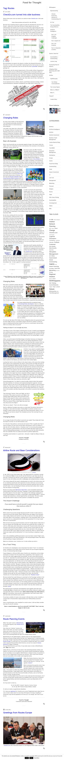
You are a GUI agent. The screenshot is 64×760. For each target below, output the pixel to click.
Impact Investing (54, 266)
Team (50, 286)
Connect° (30, 662)
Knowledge (51, 268)
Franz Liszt (20, 173)
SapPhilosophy (54, 78)
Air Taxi (52, 22)
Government (53, 258)
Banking (53, 228)
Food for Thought (32, 2)
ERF (50, 256)
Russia (51, 191)
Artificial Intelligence (54, 129)
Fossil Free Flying (53, 163)
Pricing (51, 272)
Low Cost (51, 177)
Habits (51, 264)
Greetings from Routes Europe (17, 713)
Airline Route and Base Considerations (21, 450)
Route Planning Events (13, 619)
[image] (4, 710)
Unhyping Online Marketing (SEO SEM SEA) (54, 71)
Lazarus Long (53, 61)
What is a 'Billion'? (54, 89)
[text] (4, 12)
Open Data (57, 270)
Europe (51, 158)
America (51, 126)
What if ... (52, 92)
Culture (56, 242)
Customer (52, 244)
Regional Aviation (52, 276)
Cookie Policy (53, 99)
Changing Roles (10, 118)
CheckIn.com (34, 18)
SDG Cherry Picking (54, 197)
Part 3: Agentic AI (55, 40)
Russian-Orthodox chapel (16, 176)
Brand (56, 228)
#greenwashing (54, 10)
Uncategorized (53, 203)
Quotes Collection (53, 53)
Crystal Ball (34, 66)
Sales (50, 194)
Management (52, 180)
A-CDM (51, 219)
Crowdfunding (58, 240)
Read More (36, 757)
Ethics (53, 256)
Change (52, 230)
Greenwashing (52, 166)
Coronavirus (52, 240)
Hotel (50, 169)
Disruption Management (53, 253)
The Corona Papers (55, 87)
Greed (51, 260)
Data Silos (51, 250)
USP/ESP (58, 286)
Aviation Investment (54, 135)
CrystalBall (52, 148)
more (9, 586)
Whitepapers (52, 7)
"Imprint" (51, 96)
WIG (50, 208)
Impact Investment (54, 172)
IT (49, 174)
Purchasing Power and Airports (26, 303)
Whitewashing (52, 291)
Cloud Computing (51, 234)
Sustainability (52, 200)
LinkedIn (34, 472)
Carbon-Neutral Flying (54, 142)
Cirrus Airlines (36, 159)
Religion (51, 189)
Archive (51, 75)
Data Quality (52, 246)
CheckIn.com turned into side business (21, 15)
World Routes (20, 622)
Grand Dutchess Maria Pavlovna (11, 178)
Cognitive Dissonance (52, 237)
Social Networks (53, 285)
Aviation (51, 132)
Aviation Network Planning (52, 224)
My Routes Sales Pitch (21, 489)
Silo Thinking (52, 283)
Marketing (51, 183)
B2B (50, 228)
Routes (50, 278)
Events (51, 160)
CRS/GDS (51, 242)
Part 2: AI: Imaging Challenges (54, 36)
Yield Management (54, 293)
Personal (51, 186)
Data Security (52, 248)
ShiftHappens (54, 281)
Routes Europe (6, 641)
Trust (54, 287)
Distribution (52, 155)
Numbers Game (35, 574)
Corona (51, 145)
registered (13, 691)
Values (50, 205)
